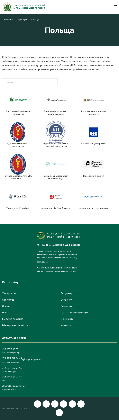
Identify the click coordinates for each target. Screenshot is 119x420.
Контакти (66, 325)
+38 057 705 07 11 (11, 349)
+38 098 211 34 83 (12, 358)
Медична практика (12, 319)
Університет (9, 293)
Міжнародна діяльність (15, 325)
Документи (67, 319)
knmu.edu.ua (42, 262)
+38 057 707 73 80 (12, 368)
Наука (5, 312)
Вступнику (67, 293)
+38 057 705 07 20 (32, 359)
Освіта (6, 306)
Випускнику (67, 306)
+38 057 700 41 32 (12, 377)
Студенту (66, 299)
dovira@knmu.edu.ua (13, 386)
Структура (8, 299)
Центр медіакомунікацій (74, 312)
